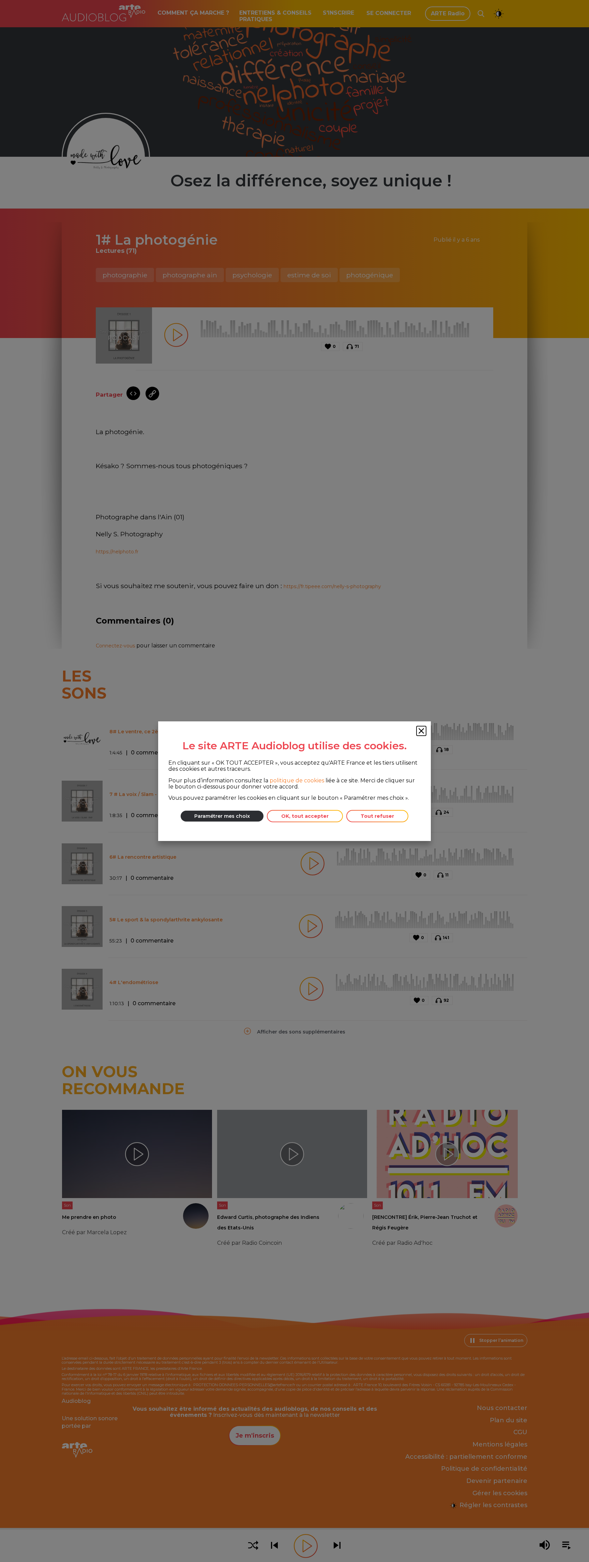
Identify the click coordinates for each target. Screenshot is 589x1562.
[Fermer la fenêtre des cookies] (421, 731)
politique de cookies (297, 780)
